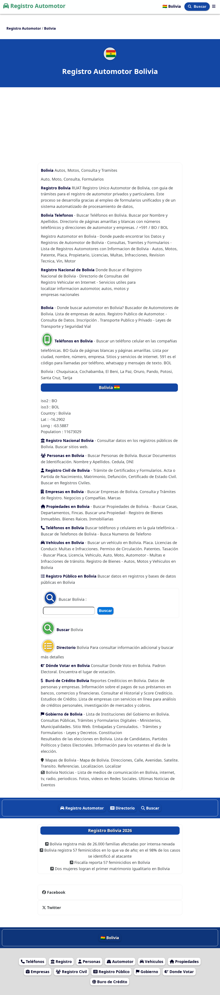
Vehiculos (153, 961)
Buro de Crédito (111, 981)
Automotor (122, 961)
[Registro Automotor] (213, 6)
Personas (91, 961)
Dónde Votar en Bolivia (67, 665)
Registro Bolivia (56, 187)
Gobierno (148, 971)
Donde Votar (181, 971)
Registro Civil (74, 971)
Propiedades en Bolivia (68, 506)
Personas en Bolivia (65, 455)
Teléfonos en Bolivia (74, 340)
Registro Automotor (38, 6)
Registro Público (114, 971)
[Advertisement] (110, 119)
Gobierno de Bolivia (64, 714)
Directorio (65, 647)
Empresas (39, 971)
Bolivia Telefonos (57, 215)
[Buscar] (190, 6)
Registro (63, 961)
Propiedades (186, 961)
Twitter (54, 907)
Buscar (200, 6)
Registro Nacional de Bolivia (68, 269)
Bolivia (47, 170)
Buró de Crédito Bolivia (66, 680)
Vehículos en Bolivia (64, 542)
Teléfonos (34, 961)
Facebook (56, 892)
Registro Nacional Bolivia (69, 440)
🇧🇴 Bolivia (172, 6)
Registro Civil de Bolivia (67, 470)
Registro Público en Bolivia (70, 576)
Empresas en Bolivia (64, 491)
